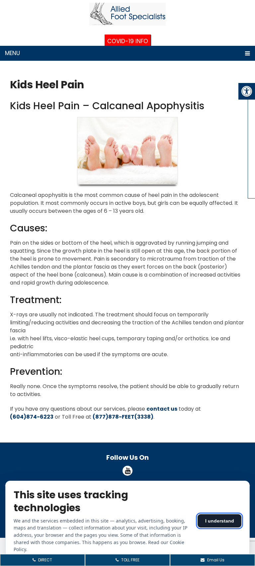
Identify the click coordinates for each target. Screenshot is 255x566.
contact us (161, 409)
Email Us (215, 560)
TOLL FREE (129, 560)
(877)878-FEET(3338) (123, 417)
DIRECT (44, 560)
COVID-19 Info (127, 41)
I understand (219, 521)
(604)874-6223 (31, 417)
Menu (12, 53)
